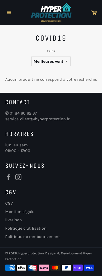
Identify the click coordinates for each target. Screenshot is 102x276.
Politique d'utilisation (26, 228)
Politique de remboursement (32, 236)
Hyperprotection (31, 253)
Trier (51, 51)
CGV (9, 203)
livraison (13, 219)
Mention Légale (19, 211)
